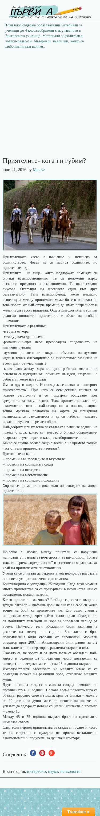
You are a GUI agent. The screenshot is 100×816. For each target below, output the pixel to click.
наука (53, 771)
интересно (36, 771)
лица (37, 273)
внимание (11, 321)
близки (75, 695)
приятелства (12, 491)
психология (70, 771)
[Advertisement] (50, 105)
